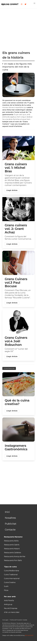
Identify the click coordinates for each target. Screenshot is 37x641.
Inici (7, 512)
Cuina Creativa (9, 582)
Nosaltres (10, 517)
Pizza (6, 590)
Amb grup (8, 604)
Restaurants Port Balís (13, 560)
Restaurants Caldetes (12, 553)
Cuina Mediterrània (11, 571)
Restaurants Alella (11, 541)
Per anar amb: (10, 597)
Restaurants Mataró (12, 549)
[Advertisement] (18, 29)
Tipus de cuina (10, 567)
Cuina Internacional (12, 578)
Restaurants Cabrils (11, 545)
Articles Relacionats (9, 368)
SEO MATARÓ (29, 635)
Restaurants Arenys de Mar (14, 556)
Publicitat (10, 523)
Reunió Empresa (10, 608)
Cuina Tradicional (11, 575)
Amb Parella (9, 600)
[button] (34, 3)
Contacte (10, 529)
